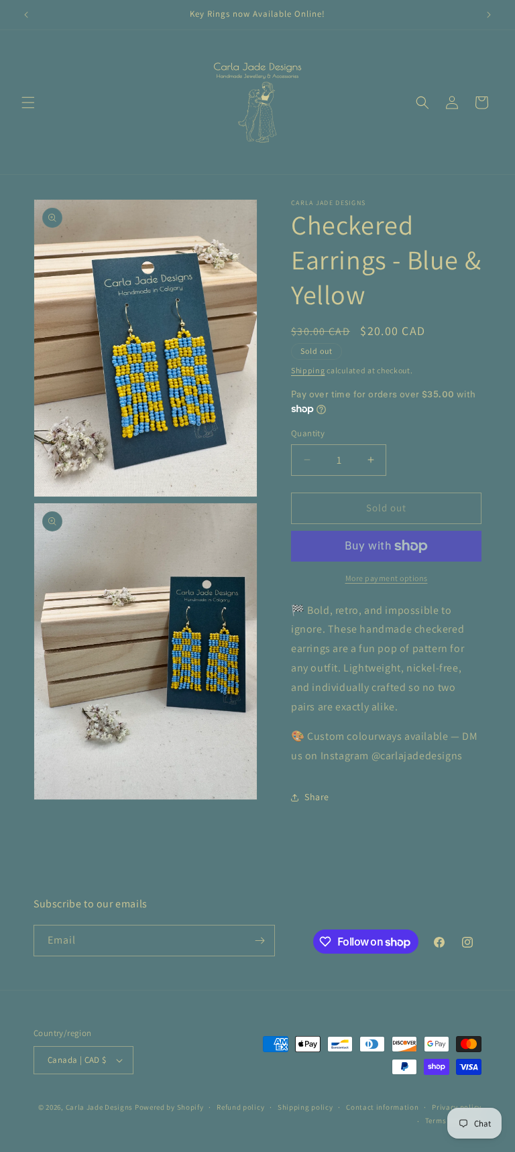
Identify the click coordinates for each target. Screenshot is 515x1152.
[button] (28, 102)
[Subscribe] (259, 940)
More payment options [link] (386, 578)
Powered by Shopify (169, 1107)
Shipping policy (305, 1107)
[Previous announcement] (26, 14)
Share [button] (316, 797)
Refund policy (240, 1107)
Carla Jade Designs (99, 1107)
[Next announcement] (489, 14)
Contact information (382, 1107)
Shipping (308, 370)
